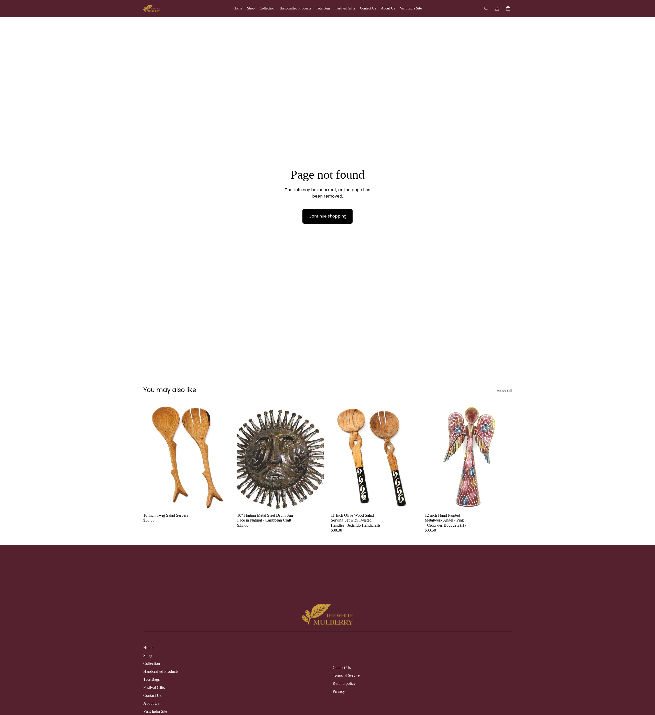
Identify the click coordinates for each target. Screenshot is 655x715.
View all (504, 391)
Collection (151, 663)
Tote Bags (151, 679)
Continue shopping (327, 216)
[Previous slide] (151, 455)
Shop (147, 655)
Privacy (339, 691)
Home (148, 647)
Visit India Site (155, 711)
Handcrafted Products (160, 671)
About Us (151, 703)
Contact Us (152, 695)
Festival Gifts (154, 687)
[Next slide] (223, 455)
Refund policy (344, 683)
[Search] (486, 8)
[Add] (222, 502)
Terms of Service (346, 675)
